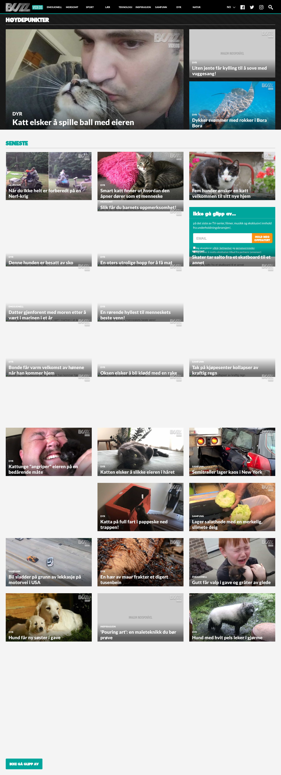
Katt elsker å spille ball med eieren (73, 122)
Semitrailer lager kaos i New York (227, 472)
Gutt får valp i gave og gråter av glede (231, 582)
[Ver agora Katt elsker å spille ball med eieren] (95, 79)
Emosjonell (16, 306)
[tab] (54, 7)
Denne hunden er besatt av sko (41, 262)
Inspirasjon (108, 626)
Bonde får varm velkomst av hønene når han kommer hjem (46, 370)
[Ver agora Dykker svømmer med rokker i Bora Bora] (232, 105)
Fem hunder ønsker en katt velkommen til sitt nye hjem (221, 193)
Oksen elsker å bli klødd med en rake (138, 373)
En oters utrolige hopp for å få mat (136, 262)
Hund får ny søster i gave (35, 637)
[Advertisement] (34, 231)
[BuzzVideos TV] (24, 7)
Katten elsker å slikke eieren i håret (137, 472)
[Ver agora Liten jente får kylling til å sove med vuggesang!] (232, 53)
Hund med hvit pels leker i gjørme (227, 637)
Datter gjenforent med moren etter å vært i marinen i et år (47, 314)
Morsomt (15, 185)
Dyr (17, 113)
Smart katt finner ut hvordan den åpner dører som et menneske (135, 193)
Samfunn (198, 361)
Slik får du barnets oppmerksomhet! (138, 207)
